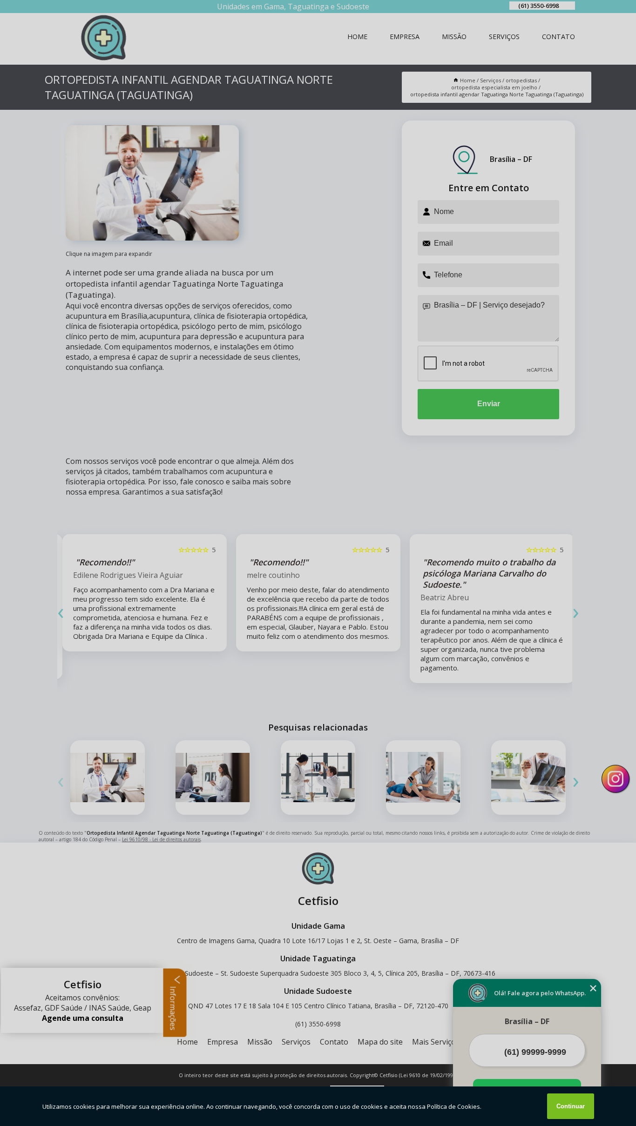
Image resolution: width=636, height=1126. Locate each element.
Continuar (570, 1106)
